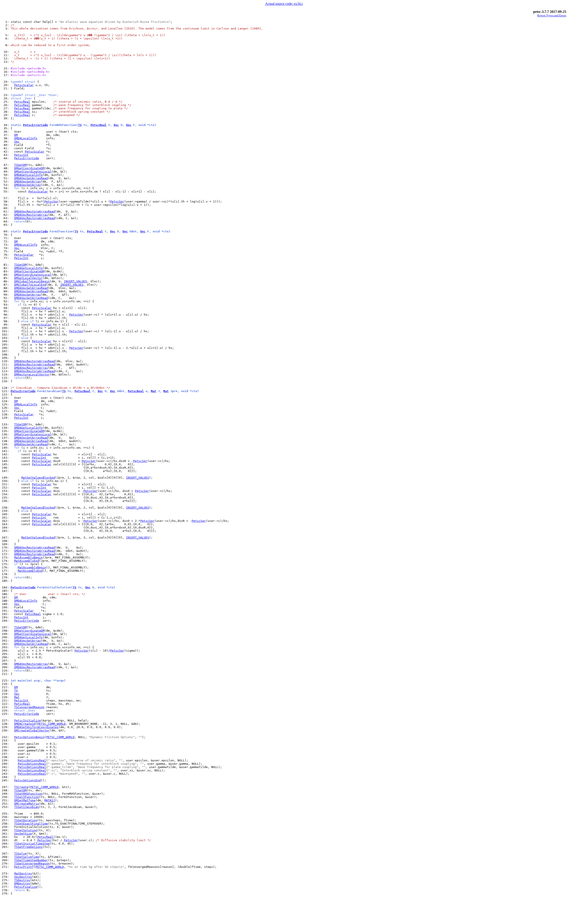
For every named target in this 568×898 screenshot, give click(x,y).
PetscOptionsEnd (27, 780)
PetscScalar (24, 85)
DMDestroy (22, 883)
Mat (153, 391)
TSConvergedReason (29, 707)
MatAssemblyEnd (26, 560)
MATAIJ (49, 800)
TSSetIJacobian (26, 807)
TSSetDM (20, 790)
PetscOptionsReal (32, 760)
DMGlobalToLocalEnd (30, 284)
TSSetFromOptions (28, 847)
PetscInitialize (27, 720)
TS (80, 125)
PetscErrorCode (35, 125)
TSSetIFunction (26, 797)
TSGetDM (20, 165)
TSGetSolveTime (26, 857)
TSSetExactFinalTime (31, 823)
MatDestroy (23, 873)
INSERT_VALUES (75, 281)
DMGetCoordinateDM (29, 168)
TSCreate (21, 787)
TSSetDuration (25, 820)
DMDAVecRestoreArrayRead (34, 211)
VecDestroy (23, 876)
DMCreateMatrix (26, 803)
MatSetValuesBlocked (38, 477)
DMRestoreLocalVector (32, 374)
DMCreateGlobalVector (32, 730)
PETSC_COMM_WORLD (51, 723)
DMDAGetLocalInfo (28, 175)
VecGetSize (23, 833)
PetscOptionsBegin (29, 737)
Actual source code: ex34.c (284, 4)
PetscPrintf (24, 867)
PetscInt (21, 155)
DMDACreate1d (25, 723)
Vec (116, 125)
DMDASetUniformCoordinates (36, 727)
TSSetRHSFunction (28, 793)
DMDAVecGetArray (27, 181)
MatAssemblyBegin (28, 557)
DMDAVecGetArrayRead (31, 178)
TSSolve (20, 853)
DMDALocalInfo (25, 138)
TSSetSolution (25, 830)
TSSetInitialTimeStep (32, 843)
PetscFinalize (25, 886)
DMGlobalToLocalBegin (32, 281)
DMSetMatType (25, 800)
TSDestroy (22, 880)
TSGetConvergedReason (32, 863)
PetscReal (22, 101)
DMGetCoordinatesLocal (32, 171)
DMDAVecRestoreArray (31, 214)
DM (16, 135)
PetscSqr (51, 201)
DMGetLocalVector (28, 278)
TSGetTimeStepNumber (31, 860)
